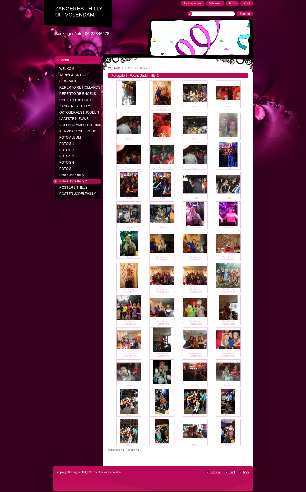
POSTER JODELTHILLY (77, 194)
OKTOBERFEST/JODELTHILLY (83, 112)
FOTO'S (65, 169)
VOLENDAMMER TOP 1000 (80, 125)
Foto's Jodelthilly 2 (73, 181)
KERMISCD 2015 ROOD (77, 131)
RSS (246, 472)
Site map (215, 472)
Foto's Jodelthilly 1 (73, 175)
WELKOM (66, 68)
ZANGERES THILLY (74, 106)
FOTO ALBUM (70, 137)
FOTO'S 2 (66, 150)
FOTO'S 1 (66, 144)
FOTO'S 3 (66, 156)
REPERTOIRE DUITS (75, 100)
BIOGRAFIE (68, 81)
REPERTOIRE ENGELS (77, 93)
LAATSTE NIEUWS (74, 118)
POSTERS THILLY (73, 187)
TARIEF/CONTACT (73, 75)
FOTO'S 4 (66, 162)
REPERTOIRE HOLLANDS (80, 87)
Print (232, 472)
